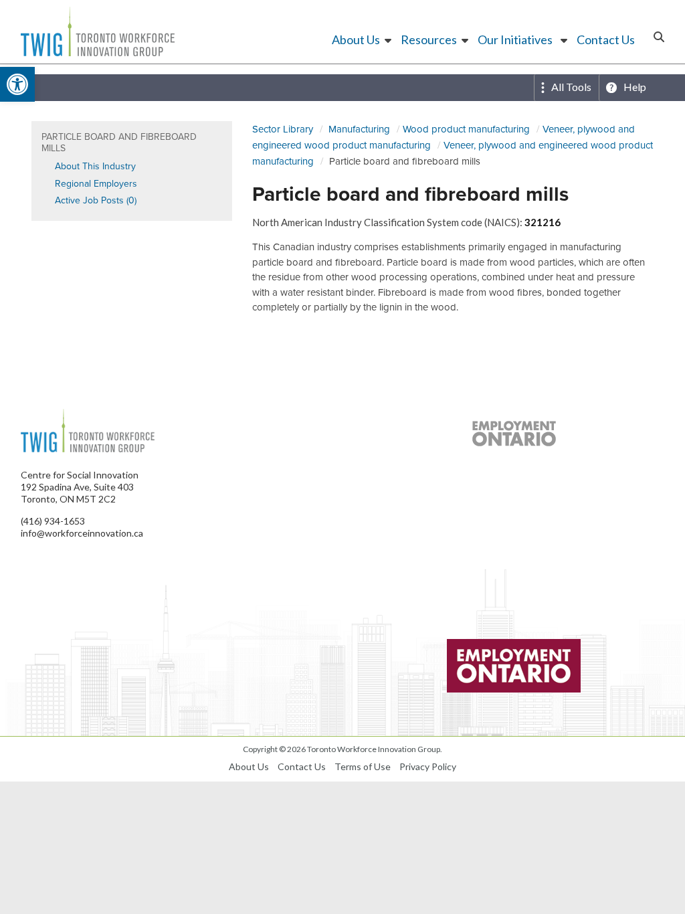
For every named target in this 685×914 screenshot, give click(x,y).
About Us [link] (356, 39)
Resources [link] (429, 39)
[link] (17, 84)
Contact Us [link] (606, 39)
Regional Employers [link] (96, 183)
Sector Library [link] (282, 129)
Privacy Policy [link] (427, 766)
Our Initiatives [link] (515, 39)
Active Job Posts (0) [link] (95, 200)
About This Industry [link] (95, 166)
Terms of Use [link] (362, 766)
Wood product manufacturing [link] (466, 129)
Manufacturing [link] (359, 129)
